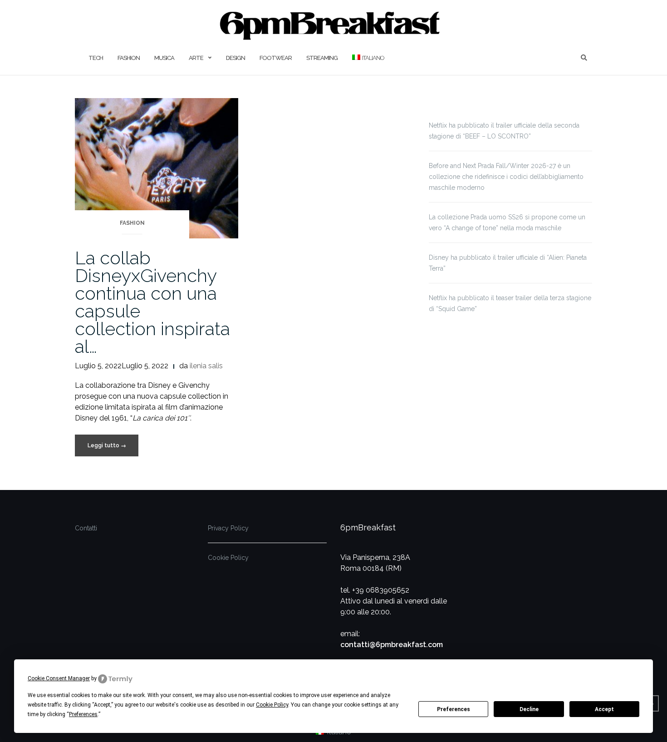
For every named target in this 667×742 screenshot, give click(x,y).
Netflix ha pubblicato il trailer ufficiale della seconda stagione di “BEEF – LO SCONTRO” (504, 131)
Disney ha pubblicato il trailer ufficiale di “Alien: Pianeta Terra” (508, 263)
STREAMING (322, 57)
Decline (529, 709)
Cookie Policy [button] (272, 705)
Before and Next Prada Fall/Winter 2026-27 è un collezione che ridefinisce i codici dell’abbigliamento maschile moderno (506, 176)
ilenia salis (206, 365)
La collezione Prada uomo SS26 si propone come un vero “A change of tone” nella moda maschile (507, 222)
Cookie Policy (228, 557)
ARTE (196, 57)
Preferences (453, 709)
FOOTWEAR (276, 57)
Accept (604, 709)
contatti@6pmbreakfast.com (391, 644)
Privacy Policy (228, 528)
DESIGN (235, 57)
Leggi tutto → (107, 445)
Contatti (86, 528)
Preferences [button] (83, 714)
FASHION (129, 57)
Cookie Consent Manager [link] (59, 678)
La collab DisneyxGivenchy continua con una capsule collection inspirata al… (152, 302)
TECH (95, 57)
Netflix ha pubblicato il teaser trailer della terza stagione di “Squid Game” (510, 303)
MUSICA (164, 57)
